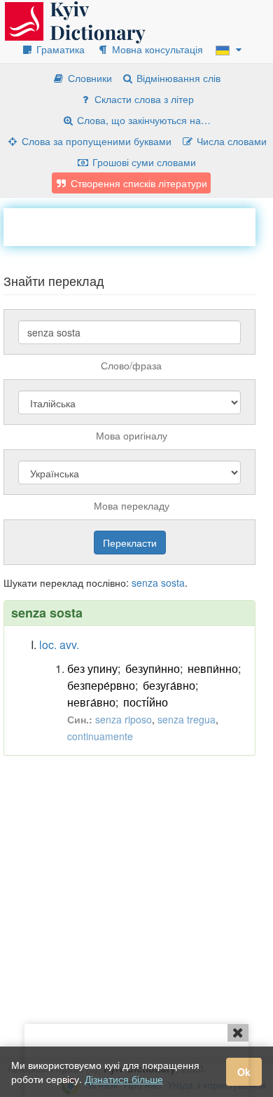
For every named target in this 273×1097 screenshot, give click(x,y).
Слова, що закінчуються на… (142, 120)
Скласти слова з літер (143, 99)
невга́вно (91, 702)
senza (145, 582)
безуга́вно (169, 685)
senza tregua (187, 719)
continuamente (100, 736)
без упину (92, 668)
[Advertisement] (138, 225)
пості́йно (145, 702)
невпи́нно (213, 668)
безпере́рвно (101, 685)
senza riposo (123, 719)
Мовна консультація (156, 49)
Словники (88, 78)
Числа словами (230, 141)
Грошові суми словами (143, 162)
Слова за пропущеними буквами (95, 141)
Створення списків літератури (137, 183)
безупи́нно (152, 668)
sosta (173, 582)
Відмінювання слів (177, 78)
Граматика (59, 49)
